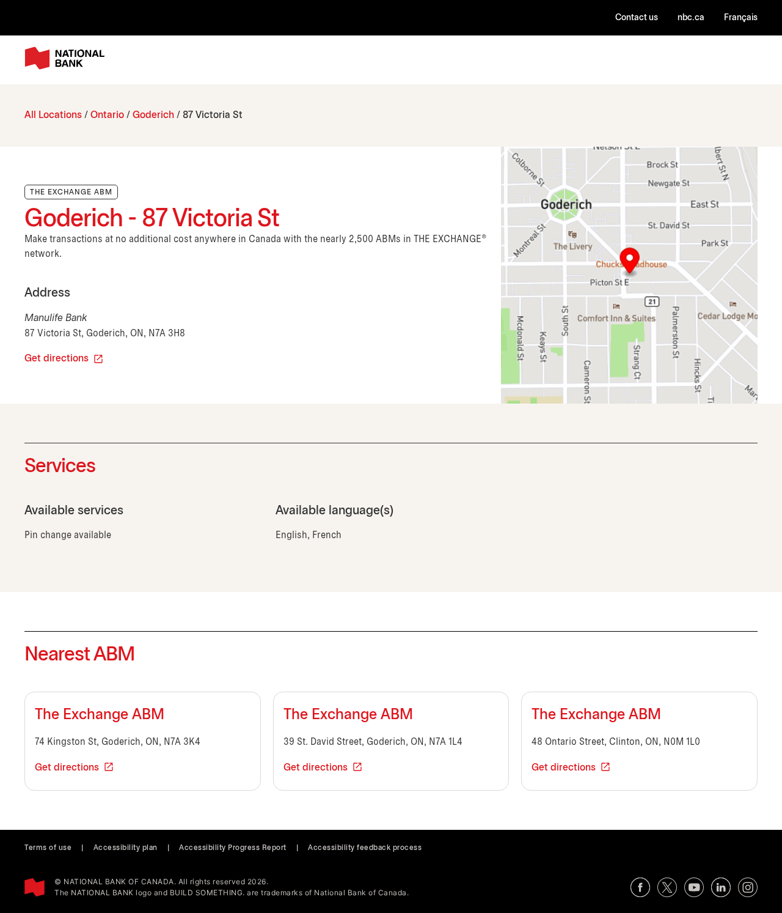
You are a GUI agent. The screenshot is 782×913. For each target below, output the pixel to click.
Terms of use (47, 848)
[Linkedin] (721, 887)
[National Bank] (67, 58)
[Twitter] (667, 887)
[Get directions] (629, 275)
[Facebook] (640, 887)
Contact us (636, 18)
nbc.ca (691, 18)
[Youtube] (694, 887)
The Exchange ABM (99, 715)
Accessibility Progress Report (233, 848)
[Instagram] (748, 887)
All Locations (53, 115)
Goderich (153, 115)
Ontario (107, 115)
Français (741, 18)
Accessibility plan (125, 848)
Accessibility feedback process (365, 848)
